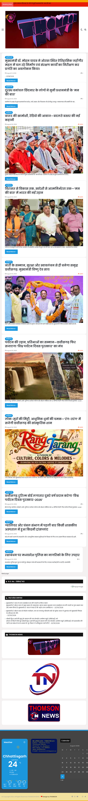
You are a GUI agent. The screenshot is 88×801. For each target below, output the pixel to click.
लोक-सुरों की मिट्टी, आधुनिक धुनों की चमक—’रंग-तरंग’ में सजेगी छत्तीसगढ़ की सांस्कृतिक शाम (43, 421)
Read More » (11, 81)
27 (75, 772)
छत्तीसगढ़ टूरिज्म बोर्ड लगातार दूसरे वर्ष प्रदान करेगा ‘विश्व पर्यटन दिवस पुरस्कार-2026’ (42, 498)
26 (71, 772)
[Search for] (85, 30)
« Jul (61, 780)
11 (66, 763)
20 (75, 767)
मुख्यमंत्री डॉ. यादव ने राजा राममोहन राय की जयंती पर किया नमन (27, 603)
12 (70, 763)
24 (62, 772)
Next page (5, 574)
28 (79, 772)
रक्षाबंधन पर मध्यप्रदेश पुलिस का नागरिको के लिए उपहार (42, 555)
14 (79, 763)
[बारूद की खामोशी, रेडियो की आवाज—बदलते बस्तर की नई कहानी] (44, 149)
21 (79, 767)
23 (87, 767)
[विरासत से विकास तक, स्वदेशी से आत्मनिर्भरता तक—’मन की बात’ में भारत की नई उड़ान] (44, 222)
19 (70, 767)
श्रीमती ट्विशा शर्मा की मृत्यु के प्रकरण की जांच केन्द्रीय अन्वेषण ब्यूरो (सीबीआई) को (32, 619)
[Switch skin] (81, 30)
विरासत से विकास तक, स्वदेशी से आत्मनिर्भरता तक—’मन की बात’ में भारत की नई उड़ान (42, 191)
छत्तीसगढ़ (9, 112)
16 (87, 763)
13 (74, 763)
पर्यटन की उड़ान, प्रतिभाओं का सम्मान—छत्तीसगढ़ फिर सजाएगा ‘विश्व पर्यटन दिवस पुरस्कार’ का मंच (40, 344)
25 (67, 772)
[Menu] (3, 30)
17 (62, 767)
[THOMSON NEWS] (42, 29)
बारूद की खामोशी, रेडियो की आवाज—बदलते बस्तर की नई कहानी (32, 3)
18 (66, 767)
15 (83, 763)
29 (83, 772)
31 (62, 777)
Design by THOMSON (50, 797)
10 (62, 763)
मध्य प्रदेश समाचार (15, 598)
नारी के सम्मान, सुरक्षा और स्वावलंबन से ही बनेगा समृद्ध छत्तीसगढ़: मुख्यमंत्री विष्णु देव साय (41, 267)
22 (83, 767)
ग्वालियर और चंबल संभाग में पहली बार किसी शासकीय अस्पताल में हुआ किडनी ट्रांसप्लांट (41, 527)
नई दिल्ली (9, 57)
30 (87, 772)
